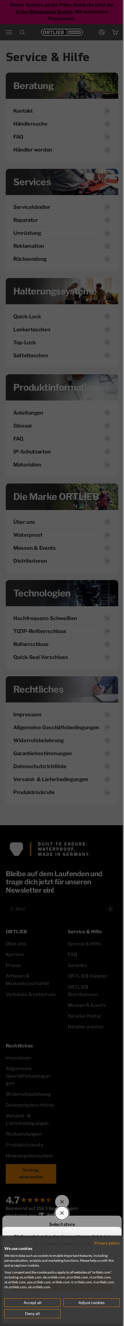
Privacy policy (107, 1242)
